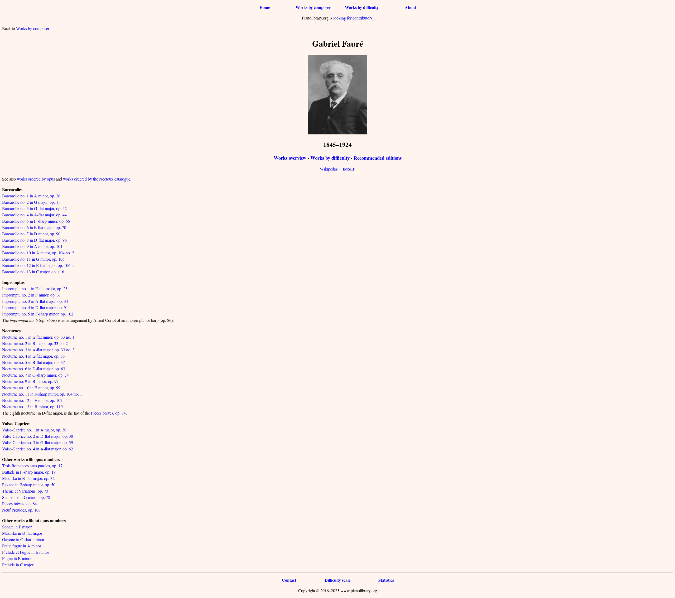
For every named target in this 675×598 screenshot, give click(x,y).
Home (264, 7)
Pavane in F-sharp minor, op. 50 (28, 484)
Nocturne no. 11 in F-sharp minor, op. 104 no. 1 (42, 394)
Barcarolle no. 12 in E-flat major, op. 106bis (38, 265)
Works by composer (313, 7)
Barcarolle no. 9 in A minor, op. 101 (32, 246)
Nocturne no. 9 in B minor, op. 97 (30, 381)
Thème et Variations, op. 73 (25, 491)
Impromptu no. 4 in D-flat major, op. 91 (35, 307)
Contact (289, 580)
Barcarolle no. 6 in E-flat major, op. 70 (34, 227)
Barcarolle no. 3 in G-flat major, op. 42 (34, 208)
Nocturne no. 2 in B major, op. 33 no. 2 (35, 343)
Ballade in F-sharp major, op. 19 (29, 472)
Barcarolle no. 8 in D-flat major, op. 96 (34, 240)
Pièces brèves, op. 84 (108, 413)
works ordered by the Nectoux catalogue (96, 179)
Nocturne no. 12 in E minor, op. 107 (32, 400)
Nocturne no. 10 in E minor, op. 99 (31, 387)
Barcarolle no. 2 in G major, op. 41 (31, 202)
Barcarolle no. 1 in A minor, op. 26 (31, 195)
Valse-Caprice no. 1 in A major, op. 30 (34, 429)
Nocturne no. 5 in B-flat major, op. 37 (33, 362)
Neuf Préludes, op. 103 (21, 510)
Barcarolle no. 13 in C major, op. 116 (33, 271)
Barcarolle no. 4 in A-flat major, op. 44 (34, 214)
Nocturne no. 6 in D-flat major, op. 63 (33, 368)
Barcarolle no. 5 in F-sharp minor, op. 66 (36, 221)
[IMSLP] (348, 169)
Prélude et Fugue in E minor (25, 552)
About (410, 7)
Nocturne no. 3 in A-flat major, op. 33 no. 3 (38, 349)
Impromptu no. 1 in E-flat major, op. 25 (35, 288)
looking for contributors (352, 18)
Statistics (386, 580)
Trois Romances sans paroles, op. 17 (32, 465)
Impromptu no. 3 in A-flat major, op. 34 (35, 301)
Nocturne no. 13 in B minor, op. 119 (32, 406)
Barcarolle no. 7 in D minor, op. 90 (31, 233)
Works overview (290, 157)
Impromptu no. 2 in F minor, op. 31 (31, 295)
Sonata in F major (17, 526)
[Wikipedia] (328, 169)
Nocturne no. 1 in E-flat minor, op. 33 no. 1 (38, 337)
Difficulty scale (337, 580)
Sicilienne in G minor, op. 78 (26, 497)
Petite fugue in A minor (21, 545)
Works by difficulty (362, 7)
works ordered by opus (36, 179)
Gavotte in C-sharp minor (23, 539)
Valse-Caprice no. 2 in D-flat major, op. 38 (37, 436)
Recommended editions (378, 157)
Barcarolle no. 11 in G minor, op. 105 (33, 259)
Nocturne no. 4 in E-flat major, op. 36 (33, 356)
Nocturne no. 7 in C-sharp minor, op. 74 (35, 375)
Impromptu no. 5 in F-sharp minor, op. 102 (37, 314)
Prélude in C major (17, 564)
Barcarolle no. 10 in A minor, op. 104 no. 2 (38, 252)
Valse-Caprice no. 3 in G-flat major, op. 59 (37, 442)
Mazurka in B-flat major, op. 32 (28, 478)
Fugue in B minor (17, 558)
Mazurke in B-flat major (22, 533)
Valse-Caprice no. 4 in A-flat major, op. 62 (37, 448)
